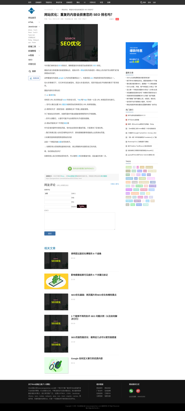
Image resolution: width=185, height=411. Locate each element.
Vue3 (134, 171)
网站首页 (32, 18)
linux (127, 193)
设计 (150, 197)
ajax (29, 42)
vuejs (142, 167)
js (137, 167)
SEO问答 (153, 186)
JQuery (128, 167)
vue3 (133, 175)
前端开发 (137, 201)
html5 (128, 171)
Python (139, 204)
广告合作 (99, 391)
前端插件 (39, 2)
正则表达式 (31, 37)
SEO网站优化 (143, 182)
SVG (127, 175)
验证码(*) (74, 206)
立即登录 (99, 396)
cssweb (151, 189)
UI (84, 2)
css (133, 186)
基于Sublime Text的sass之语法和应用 (140, 146)
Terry (63, 176)
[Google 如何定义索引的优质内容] (56, 365)
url (47, 95)
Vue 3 (128, 182)
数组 (134, 197)
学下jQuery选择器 (133, 120)
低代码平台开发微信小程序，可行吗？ (139, 102)
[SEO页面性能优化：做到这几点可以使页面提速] (56, 344)
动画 (145, 186)
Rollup (30, 40)
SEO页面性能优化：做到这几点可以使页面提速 (93, 337)
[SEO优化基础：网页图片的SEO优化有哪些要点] (56, 302)
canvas (136, 189)
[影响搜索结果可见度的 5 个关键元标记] (56, 281)
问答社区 (93, 2)
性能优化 (49, 2)
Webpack (36, 40)
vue (136, 178)
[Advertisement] (142, 26)
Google (134, 182)
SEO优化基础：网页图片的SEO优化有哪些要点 (93, 295)
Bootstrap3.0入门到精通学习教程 (138, 141)
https (85, 100)
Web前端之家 (72, 176)
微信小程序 (152, 171)
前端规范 (69, 2)
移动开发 (59, 2)
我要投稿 (36, 78)
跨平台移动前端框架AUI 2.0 (136, 115)
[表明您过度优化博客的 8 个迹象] (56, 260)
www (65, 100)
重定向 (64, 104)
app (127, 204)
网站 (82, 70)
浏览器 (145, 204)
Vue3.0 (35, 32)
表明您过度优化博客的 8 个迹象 (86, 253)
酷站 (78, 2)
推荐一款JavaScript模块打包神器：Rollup (141, 124)
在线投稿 (108, 391)
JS (134, 167)
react (128, 186)
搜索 (144, 2)
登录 (149, 2)
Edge (132, 204)
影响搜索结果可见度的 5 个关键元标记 (89, 275)
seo (117, 19)
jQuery (30, 30)
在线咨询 (99, 393)
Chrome (129, 189)
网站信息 (108, 388)
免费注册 (108, 396)
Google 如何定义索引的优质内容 (87, 358)
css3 (143, 175)
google (61, 78)
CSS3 (142, 193)
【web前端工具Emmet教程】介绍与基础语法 (142, 128)
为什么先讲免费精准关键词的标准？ (139, 78)
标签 (101, 2)
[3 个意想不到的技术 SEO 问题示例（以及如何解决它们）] (56, 323)
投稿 (108, 2)
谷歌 (59, 142)
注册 (154, 2)
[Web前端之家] (31, 11)
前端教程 (142, 178)
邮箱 (72, 197)
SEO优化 (144, 189)
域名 (65, 123)
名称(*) (73, 193)
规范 (52, 95)
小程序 (153, 182)
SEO (30, 60)
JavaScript (150, 178)
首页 (29, 2)
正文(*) (46, 210)
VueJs (35, 30)
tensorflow (134, 193)
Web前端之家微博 (138, 391)
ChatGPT (129, 178)
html (148, 175)
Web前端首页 (48, 9)
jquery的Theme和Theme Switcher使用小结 (141, 155)
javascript (149, 167)
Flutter (34, 42)
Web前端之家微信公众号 (131, 391)
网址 (72, 202)
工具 (78, 156)
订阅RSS (108, 393)
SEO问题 (139, 186)
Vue (146, 197)
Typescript (31, 35)
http (79, 100)
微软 (152, 201)
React (30, 32)
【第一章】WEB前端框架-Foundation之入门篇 (142, 137)
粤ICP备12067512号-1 (92, 408)
